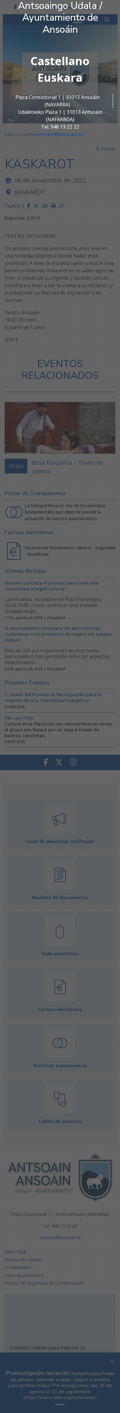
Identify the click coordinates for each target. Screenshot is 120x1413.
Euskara (60, 77)
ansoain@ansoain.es (60, 134)
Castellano (60, 60)
